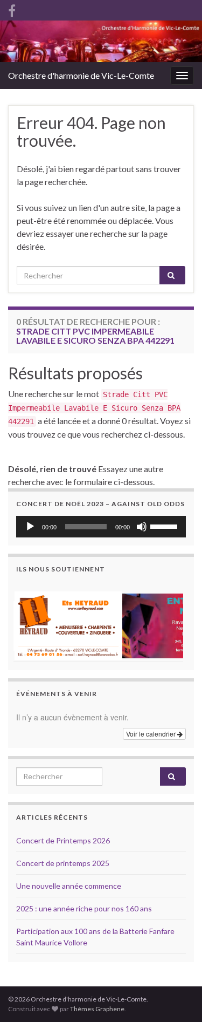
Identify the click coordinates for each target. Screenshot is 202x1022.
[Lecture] (30, 526)
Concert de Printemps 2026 (63, 840)
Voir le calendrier (151, 733)
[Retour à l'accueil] (101, 41)
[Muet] (141, 526)
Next (171, 621)
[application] (101, 526)
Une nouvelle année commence (68, 885)
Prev (30, 621)
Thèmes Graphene (97, 1009)
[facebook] (12, 9)
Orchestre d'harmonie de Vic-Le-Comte (81, 75)
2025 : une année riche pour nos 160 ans (84, 908)
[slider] (165, 525)
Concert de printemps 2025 (62, 863)
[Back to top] (177, 957)
